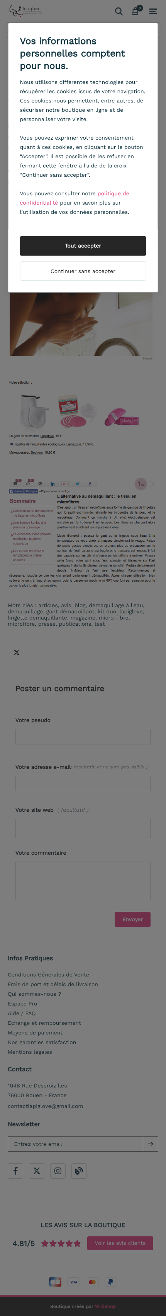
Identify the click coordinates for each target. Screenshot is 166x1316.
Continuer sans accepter (83, 271)
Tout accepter (83, 246)
